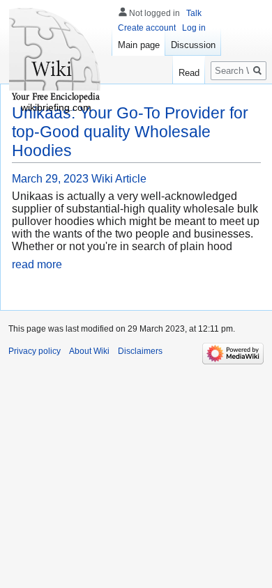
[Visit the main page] (56, 55)
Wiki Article (118, 179)
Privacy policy (34, 351)
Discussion (193, 45)
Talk (194, 13)
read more (37, 264)
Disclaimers (140, 351)
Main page (139, 45)
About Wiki (89, 351)
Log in (194, 28)
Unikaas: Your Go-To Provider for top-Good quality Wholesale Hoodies (130, 132)
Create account (147, 28)
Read (189, 73)
